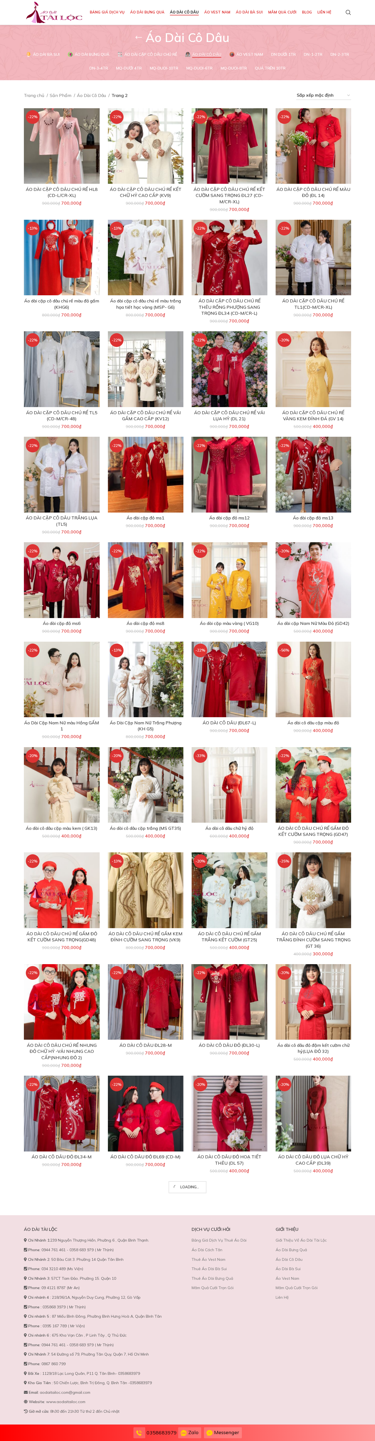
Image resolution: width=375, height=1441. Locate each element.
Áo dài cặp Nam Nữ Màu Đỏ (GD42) (313, 623)
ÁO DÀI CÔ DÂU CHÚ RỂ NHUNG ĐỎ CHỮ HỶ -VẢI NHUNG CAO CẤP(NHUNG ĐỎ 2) (62, 1051)
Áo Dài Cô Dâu (92, 95)
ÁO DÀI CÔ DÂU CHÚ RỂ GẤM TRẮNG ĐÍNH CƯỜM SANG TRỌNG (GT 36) (313, 940)
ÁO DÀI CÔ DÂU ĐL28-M (145, 1045)
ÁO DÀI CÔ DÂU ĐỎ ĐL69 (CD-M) (145, 1156)
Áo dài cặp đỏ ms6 (62, 623)
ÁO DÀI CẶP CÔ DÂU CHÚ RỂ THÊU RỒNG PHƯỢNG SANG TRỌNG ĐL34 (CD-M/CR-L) (229, 307)
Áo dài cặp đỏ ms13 (313, 518)
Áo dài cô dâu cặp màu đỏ (313, 722)
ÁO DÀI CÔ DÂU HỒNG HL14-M (229, 1367)
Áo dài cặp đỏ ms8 (145, 623)
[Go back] (138, 37)
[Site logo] (54, 12)
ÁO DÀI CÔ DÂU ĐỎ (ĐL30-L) (229, 1045)
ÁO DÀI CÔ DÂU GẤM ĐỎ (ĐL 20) (313, 1262)
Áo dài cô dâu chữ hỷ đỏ (229, 828)
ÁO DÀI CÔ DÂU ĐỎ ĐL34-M (62, 1156)
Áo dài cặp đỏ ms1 (145, 518)
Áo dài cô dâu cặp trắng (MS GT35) (145, 828)
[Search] (348, 12)
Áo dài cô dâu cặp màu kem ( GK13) (61, 828)
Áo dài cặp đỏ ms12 (229, 518)
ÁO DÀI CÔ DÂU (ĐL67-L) (229, 722)
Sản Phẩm (61, 95)
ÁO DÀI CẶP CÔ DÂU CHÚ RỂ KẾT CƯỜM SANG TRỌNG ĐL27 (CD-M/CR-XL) (229, 195)
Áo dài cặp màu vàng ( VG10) (229, 623)
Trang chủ (34, 95)
